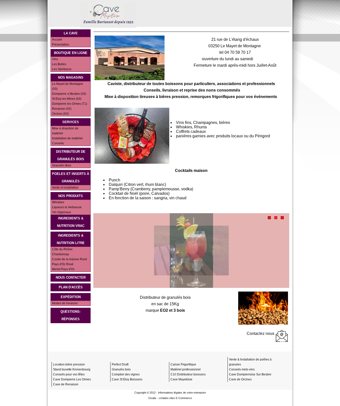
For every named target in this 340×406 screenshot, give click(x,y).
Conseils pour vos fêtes (69, 374)
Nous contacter (71, 277)
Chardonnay (60, 254)
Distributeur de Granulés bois (70, 155)
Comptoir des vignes (126, 374)
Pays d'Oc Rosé (62, 264)
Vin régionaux (61, 212)
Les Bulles (59, 64)
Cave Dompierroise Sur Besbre (250, 374)
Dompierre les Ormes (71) (69, 103)
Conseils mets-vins (242, 369)
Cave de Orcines (240, 379)
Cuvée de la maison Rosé (69, 259)
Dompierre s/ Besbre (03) (69, 94)
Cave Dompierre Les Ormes (72, 379)
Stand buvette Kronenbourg (71, 369)
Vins (55, 59)
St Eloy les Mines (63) (66, 99)
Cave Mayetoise (181, 379)
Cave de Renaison (65, 384)
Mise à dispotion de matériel (65, 131)
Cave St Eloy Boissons (127, 379)
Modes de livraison (65, 303)
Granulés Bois (61, 165)
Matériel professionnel (185, 369)
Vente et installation (65, 187)
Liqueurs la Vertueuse (67, 207)
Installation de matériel (67, 138)
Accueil (57, 39)
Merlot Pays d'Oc (63, 269)
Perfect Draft (120, 364)
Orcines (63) (60, 113)
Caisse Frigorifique (183, 364)
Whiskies (58, 202)
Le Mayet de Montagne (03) (67, 86)
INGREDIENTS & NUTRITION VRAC (70, 222)
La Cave (71, 33)
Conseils (58, 143)
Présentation (60, 44)
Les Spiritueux (61, 69)
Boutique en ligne (70, 53)
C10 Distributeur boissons (188, 374)
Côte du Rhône (62, 249)
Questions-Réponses (70, 315)
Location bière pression (69, 364)
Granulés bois (121, 369)
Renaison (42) (61, 108)
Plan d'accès (71, 287)
